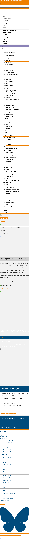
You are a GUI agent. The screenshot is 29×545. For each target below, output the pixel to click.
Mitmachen (8, 57)
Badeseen (7, 97)
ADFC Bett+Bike (9, 92)
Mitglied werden (9, 62)
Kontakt (5, 29)
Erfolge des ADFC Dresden (11, 74)
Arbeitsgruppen (9, 64)
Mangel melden (9, 78)
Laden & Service (7, 23)
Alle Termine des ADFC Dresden (8, 427)
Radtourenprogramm (10, 90)
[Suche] (1, 8)
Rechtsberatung (9, 114)
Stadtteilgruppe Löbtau (11, 66)
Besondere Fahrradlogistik (12, 109)
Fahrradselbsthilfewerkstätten (13, 111)
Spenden (7, 60)
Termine (5, 27)
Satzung (7, 128)
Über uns (5, 25)
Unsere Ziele (8, 121)
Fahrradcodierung (9, 105)
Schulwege (8, 79)
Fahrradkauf (8, 112)
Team (6, 124)
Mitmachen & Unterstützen (9, 16)
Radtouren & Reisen (7, 22)
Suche (1, 3)
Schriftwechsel (9, 70)
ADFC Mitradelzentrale (11, 93)
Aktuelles (5, 20)
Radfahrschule (9, 116)
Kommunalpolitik (9, 72)
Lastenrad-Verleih (9, 107)
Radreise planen (9, 95)
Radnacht (7, 88)
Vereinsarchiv (8, 126)
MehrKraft (8, 58)
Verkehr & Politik (7, 18)
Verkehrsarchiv (9, 81)
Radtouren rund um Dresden (12, 99)
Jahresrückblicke (9, 123)
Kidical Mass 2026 (10, 55)
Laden (6, 103)
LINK (2, 260)
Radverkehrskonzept (10, 76)
